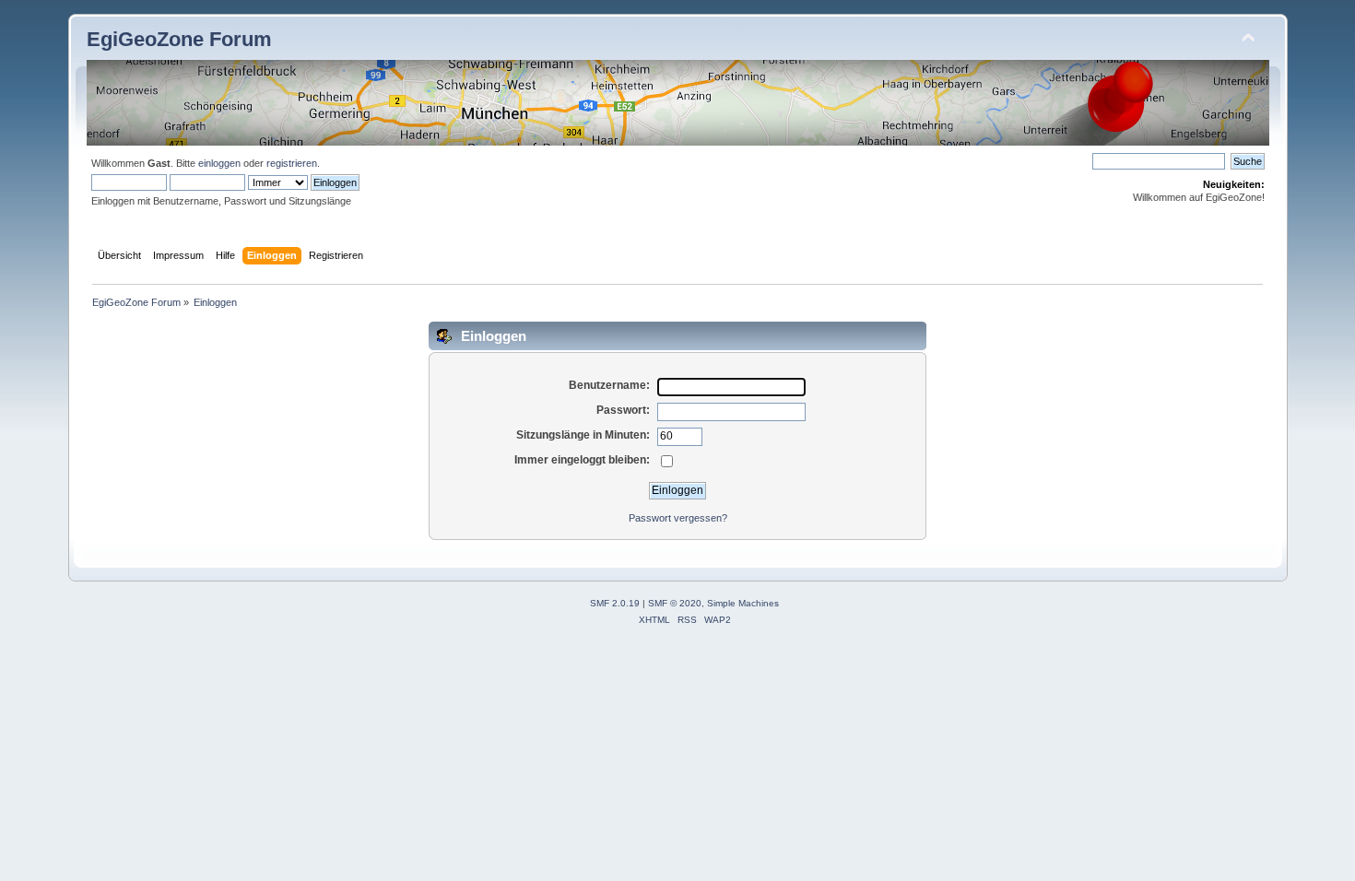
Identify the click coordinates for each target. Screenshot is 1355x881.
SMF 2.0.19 (615, 603)
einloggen (219, 163)
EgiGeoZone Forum (179, 39)
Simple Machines (743, 603)
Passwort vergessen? (678, 517)
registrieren (291, 163)
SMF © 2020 (674, 603)
